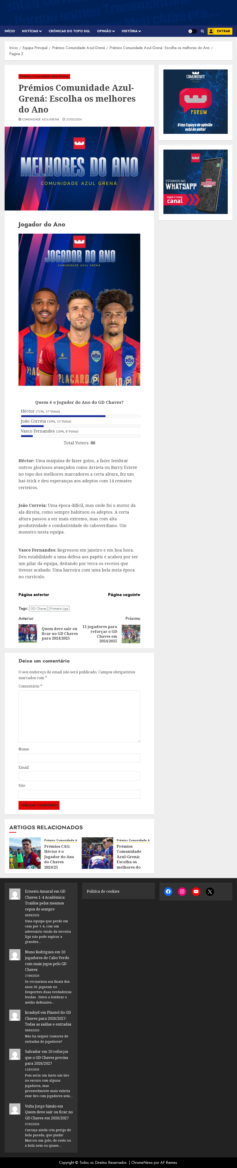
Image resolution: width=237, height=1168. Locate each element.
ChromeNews (142, 1162)
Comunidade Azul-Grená (40, 120)
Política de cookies (103, 891)
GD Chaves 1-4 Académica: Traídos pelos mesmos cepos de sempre (45, 900)
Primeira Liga (59, 608)
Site (22, 785)
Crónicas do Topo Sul (69, 31)
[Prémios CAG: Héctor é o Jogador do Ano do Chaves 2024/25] (25, 853)
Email (24, 767)
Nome (24, 749)
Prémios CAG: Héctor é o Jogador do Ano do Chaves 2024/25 (59, 857)
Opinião (104, 31)
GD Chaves (38, 608)
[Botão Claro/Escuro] (192, 31)
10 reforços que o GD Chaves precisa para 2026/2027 (46, 1057)
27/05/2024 (74, 120)
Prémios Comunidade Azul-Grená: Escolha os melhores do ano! (129, 859)
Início (10, 31)
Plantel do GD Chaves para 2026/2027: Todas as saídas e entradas (48, 1018)
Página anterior (34, 595)
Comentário (30, 686)
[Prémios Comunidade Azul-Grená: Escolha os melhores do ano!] (97, 853)
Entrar (223, 31)
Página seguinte (124, 595)
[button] (202, 31)
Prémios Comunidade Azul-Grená (44, 76)
